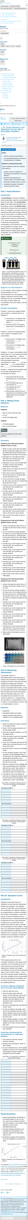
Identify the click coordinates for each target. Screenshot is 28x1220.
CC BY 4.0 (7, 1170)
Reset (2, 43)
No (9, 1192)
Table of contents (7, 145)
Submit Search (4, 33)
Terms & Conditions (20, 1210)
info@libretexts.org (8, 1214)
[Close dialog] (1, 111)
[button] (5, 95)
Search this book (4, 28)
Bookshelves (17, 123)
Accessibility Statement (6, 1212)
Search (3, 1218)
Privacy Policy (11, 1210)
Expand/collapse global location (26, 123)
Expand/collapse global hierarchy (2, 124)
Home (8, 123)
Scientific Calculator (8, 84)
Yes (4, 1192)
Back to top (3, 1179)
